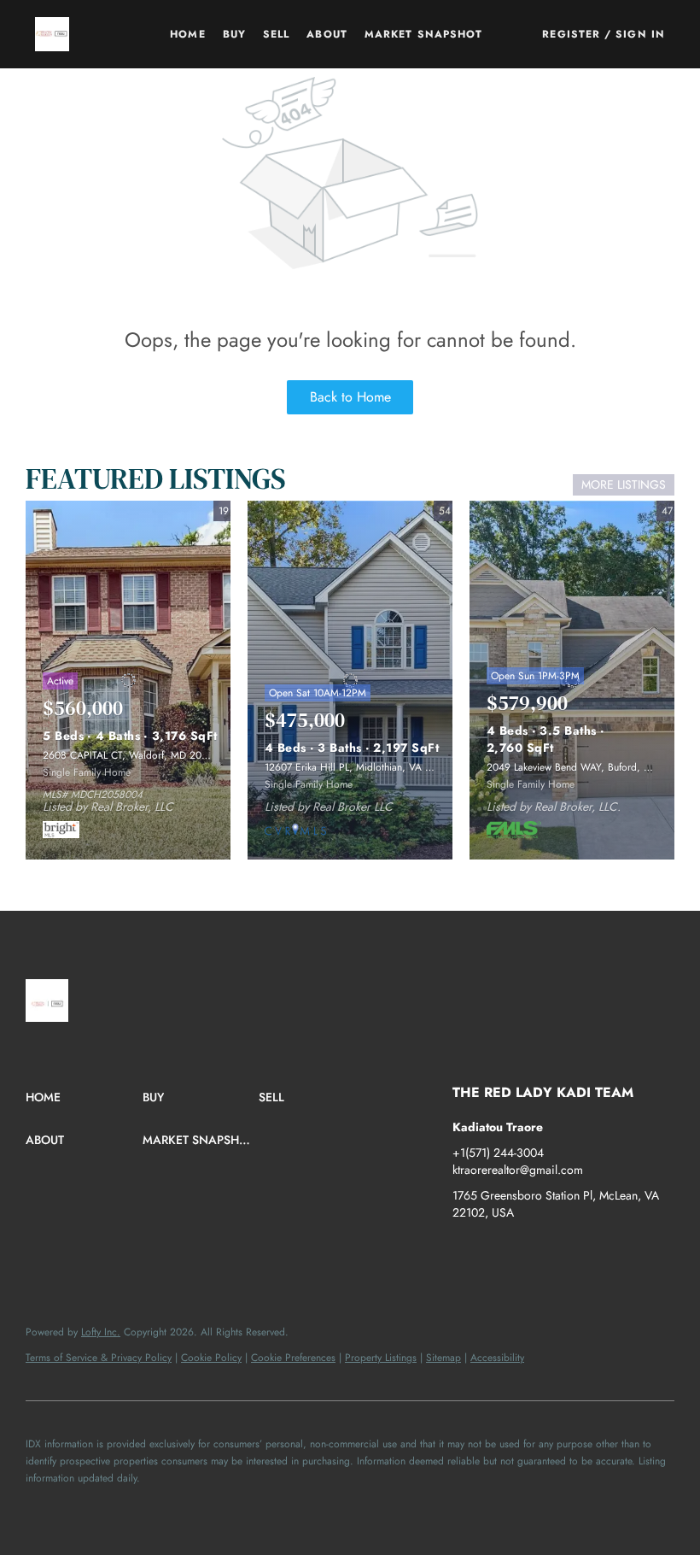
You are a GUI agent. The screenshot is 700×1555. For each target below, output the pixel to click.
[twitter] (533, 1251)
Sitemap (443, 1357)
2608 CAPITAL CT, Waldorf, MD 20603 (131, 755)
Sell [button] (276, 34)
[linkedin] (499, 1251)
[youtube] (602, 1251)
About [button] (326, 34)
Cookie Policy (211, 1357)
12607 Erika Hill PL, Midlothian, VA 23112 (358, 767)
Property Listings (381, 1357)
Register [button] (571, 34)
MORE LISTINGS (623, 484)
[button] (52, 34)
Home (187, 34)
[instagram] (567, 1251)
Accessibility (497, 1357)
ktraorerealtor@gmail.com (517, 1169)
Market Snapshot (424, 34)
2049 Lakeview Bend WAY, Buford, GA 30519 (588, 767)
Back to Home (350, 397)
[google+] (636, 1251)
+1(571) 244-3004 (498, 1152)
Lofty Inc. (100, 1332)
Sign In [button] (640, 34)
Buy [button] (234, 34)
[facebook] (465, 1251)
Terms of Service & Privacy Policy (99, 1357)
